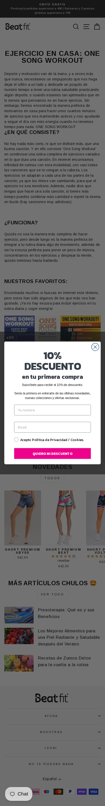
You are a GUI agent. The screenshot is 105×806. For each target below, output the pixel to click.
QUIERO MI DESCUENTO (52, 453)
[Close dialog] (95, 347)
